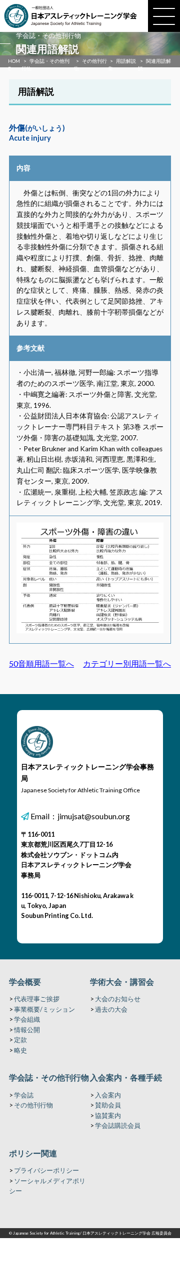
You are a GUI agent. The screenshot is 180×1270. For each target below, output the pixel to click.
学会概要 (25, 981)
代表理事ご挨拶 (37, 999)
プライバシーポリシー (46, 1170)
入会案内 (108, 1095)
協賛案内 (108, 1115)
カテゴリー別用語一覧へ (127, 663)
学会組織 (27, 1019)
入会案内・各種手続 (126, 1077)
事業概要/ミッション (44, 1009)
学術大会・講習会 (122, 981)
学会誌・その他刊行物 (49, 1077)
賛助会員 (108, 1105)
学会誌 (24, 1095)
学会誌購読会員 (117, 1125)
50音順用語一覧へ (41, 663)
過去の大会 (111, 1009)
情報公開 (27, 1030)
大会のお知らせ (117, 999)
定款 (20, 1040)
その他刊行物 (33, 1105)
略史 (20, 1050)
